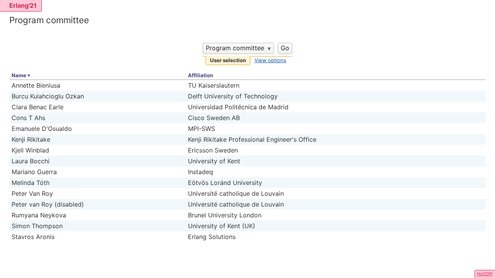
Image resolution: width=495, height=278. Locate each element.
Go (285, 48)
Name (19, 75)
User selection (228, 60)
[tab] (228, 61)
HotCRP (485, 273)
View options (270, 60)
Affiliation (200, 75)
